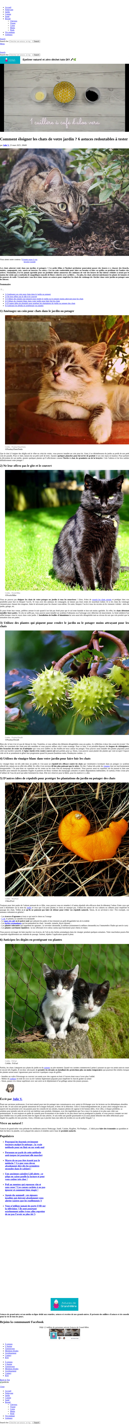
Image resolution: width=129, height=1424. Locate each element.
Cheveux (13, 21)
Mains (12, 28)
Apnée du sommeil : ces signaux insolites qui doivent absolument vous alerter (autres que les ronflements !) (24, 1198)
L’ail (3, 919)
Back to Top (5, 1380)
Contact (8, 1355)
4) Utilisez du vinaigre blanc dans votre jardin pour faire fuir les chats (32, 301)
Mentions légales (11, 1351)
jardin (29, 908)
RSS (7, 1358)
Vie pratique (10, 32)
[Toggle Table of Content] (2, 290)
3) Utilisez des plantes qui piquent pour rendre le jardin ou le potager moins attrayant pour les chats (44, 299)
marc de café (9, 921)
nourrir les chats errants (101, 599)
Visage (12, 23)
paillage (13, 1079)
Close (2, 1387)
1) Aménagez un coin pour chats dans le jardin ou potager (28, 294)
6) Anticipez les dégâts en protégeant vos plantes (24, 306)
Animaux (8, 35)
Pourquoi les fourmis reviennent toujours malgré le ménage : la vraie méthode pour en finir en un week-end (24, 1144)
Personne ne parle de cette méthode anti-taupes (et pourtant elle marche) (23, 1154)
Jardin (7, 12)
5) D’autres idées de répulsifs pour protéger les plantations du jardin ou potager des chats (40, 303)
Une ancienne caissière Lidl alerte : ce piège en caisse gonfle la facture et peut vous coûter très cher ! (24, 1176)
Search (36, 41)
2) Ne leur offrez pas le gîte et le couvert (21, 296)
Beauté (8, 19)
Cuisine (8, 14)
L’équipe (8, 1346)
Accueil (8, 7)
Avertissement (10, 1353)
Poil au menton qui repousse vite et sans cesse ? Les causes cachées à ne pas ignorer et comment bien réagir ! (25, 1187)
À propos (8, 1344)
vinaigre (106, 766)
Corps (12, 25)
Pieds (12, 30)
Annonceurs (10, 1349)
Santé (7, 16)
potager (47, 1068)
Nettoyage (9, 10)
